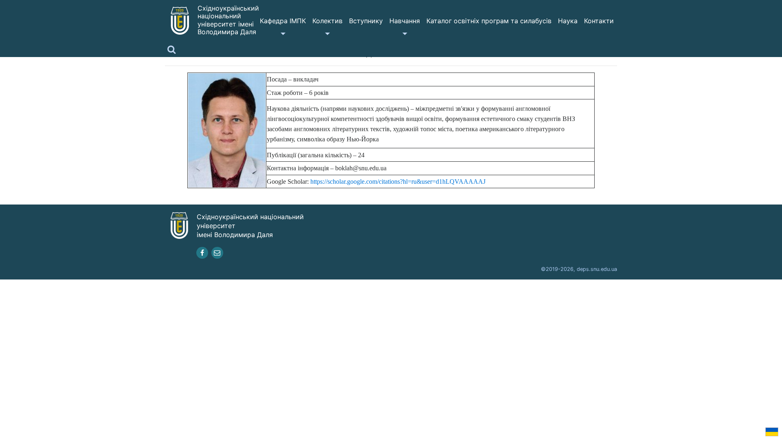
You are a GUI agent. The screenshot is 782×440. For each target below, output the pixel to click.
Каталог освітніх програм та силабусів (488, 21)
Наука (568, 21)
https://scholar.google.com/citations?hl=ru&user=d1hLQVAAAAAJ (397, 181)
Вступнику (366, 21)
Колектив (327, 21)
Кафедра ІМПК (283, 21)
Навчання (404, 21)
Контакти (599, 21)
